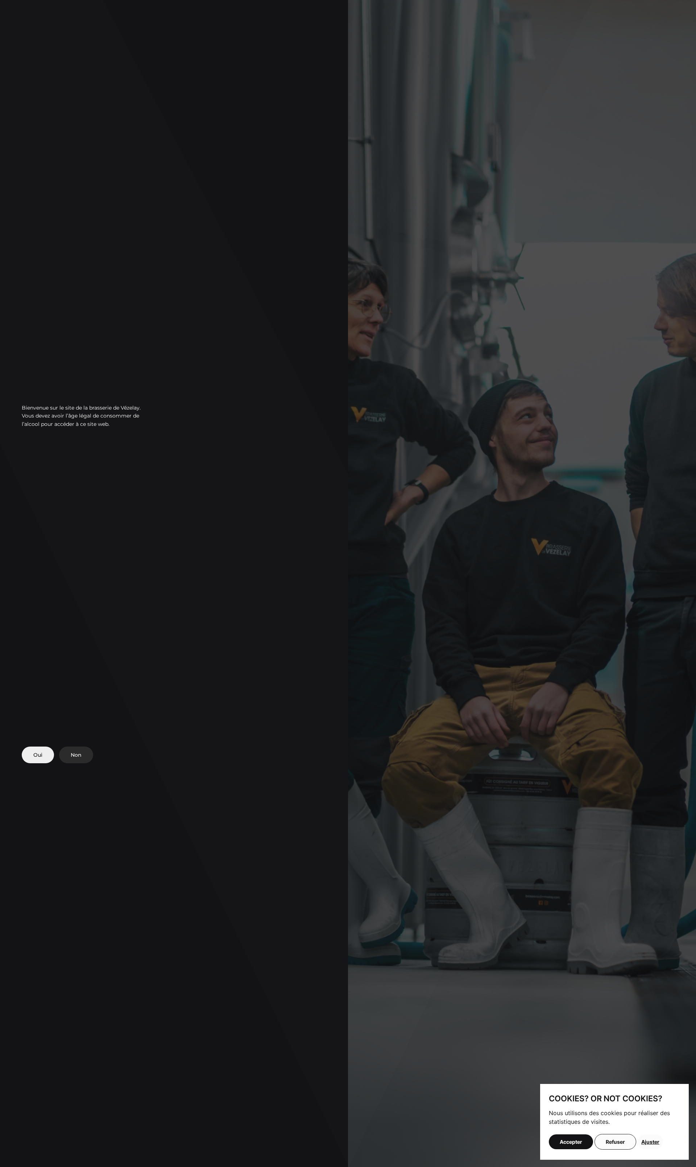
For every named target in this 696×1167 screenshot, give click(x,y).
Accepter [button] (571, 1142)
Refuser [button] (615, 1142)
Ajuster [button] (650, 1142)
